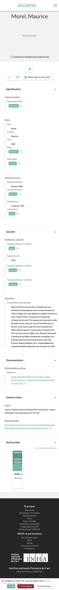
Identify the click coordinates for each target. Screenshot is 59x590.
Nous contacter (29, 521)
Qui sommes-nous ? (29, 537)
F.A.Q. (29, 518)
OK (12, 586)
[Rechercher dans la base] (50, 428)
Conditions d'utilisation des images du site (31, 56)
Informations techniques (29, 513)
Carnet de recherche (29, 545)
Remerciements (29, 515)
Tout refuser (27, 586)
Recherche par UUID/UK (29, 529)
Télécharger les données (38, 77)
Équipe (30, 543)
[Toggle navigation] (56, 5)
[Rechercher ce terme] (21, 106)
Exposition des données (30, 524)
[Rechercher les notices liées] (25, 383)
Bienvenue (29, 510)
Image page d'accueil (29, 526)
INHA (29, 540)
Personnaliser (44, 586)
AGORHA (27, 5)
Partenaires (29, 548)
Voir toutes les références (46, 448)
